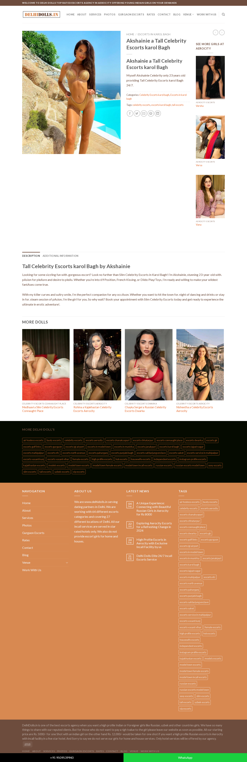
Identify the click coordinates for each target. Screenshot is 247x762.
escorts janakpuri (146, 446)
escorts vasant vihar (58, 459)
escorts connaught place (170, 440)
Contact (164, 14)
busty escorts (54, 440)
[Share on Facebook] (130, 113)
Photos (109, 14)
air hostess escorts (33, 440)
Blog (176, 14)
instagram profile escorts (192, 459)
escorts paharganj (98, 452)
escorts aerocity (94, 440)
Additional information (61, 255)
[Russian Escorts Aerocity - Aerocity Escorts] (41, 14)
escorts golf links (32, 446)
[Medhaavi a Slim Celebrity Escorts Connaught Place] (46, 364)
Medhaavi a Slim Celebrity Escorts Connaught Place (42, 409)
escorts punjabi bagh (122, 452)
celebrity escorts (141, 104)
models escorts (56, 465)
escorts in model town (99, 446)
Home (70, 14)
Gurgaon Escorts (131, 14)
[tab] (31, 256)
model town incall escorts (138, 465)
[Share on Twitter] (137, 113)
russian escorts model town (190, 465)
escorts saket (176, 452)
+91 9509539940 (62, 757)
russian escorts (164, 465)
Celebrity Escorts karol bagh (154, 94)
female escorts (80, 459)
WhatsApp (185, 757)
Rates (151, 14)
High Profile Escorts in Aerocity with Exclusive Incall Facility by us (151, 543)
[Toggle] (67, 562)
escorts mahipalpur (33, 452)
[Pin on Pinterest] (151, 113)
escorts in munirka (124, 446)
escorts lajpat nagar (193, 446)
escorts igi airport (74, 446)
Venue (187, 14)
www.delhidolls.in (95, 502)
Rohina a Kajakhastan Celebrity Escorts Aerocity (92, 409)
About (81, 14)
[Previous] (22, 375)
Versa (199, 165)
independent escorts (165, 459)
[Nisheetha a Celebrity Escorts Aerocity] (200, 364)
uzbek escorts (62, 471)
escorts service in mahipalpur (202, 452)
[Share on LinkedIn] (158, 113)
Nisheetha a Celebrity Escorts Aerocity (194, 409)
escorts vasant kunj (33, 459)
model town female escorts (107, 465)
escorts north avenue (74, 452)
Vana (198, 224)
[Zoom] (27, 149)
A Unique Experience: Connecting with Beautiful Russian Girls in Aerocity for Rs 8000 (153, 508)
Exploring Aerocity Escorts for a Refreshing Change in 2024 (154, 526)
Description (31, 255)
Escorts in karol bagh (154, 34)
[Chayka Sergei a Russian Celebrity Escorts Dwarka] (149, 364)
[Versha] (210, 77)
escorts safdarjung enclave (151, 452)
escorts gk (211, 440)
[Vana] (210, 196)
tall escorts (178, 104)
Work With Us (207, 14)
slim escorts (29, 471)
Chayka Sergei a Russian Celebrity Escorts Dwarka (145, 409)
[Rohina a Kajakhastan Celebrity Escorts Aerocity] (97, 364)
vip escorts (79, 471)
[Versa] (210, 137)
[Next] (224, 375)
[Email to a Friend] (144, 113)
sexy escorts (215, 465)
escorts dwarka (194, 440)
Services (95, 14)
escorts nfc (53, 452)
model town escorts (78, 465)
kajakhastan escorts (34, 465)
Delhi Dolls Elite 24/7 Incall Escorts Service (154, 557)
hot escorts (121, 459)
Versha (200, 105)
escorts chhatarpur (143, 440)
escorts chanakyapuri (117, 440)
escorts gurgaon (53, 446)
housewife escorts (140, 459)
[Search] (223, 14)
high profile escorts (102, 459)
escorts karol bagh (161, 104)
